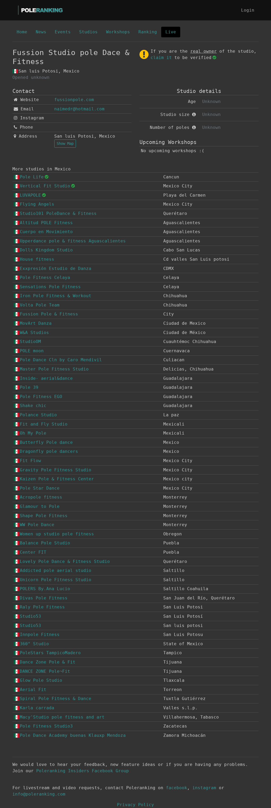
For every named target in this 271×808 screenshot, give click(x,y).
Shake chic (33, 405)
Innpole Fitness (40, 634)
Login (247, 10)
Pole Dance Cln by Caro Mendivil (61, 359)
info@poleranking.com (38, 794)
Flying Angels (37, 204)
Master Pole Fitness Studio (54, 369)
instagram (204, 787)
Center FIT (33, 552)
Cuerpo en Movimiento (46, 231)
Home (22, 31)
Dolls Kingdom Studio (46, 249)
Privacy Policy (135, 804)
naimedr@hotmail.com (79, 108)
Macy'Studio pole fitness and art (62, 717)
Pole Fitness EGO (41, 396)
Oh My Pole (33, 433)
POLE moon (32, 350)
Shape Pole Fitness (43, 515)
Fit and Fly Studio (43, 424)
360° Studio (34, 643)
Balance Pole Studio (45, 542)
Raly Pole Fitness (42, 607)
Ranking (147, 31)
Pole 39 (29, 387)
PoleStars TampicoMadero (50, 652)
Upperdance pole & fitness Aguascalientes (73, 240)
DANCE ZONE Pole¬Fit (45, 671)
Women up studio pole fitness (57, 533)
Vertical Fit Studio (45, 185)
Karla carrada (37, 707)
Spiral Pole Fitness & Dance (55, 698)
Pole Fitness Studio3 (46, 726)
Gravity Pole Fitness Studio (55, 469)
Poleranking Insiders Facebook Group (82, 770)
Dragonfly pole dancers (49, 451)
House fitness (37, 259)
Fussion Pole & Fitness (49, 314)
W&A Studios (34, 332)
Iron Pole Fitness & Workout (55, 295)
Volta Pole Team (40, 305)
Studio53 (30, 616)
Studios (88, 31)
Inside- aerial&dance (46, 378)
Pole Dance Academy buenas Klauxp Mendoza (73, 735)
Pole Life (32, 176)
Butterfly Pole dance (46, 442)
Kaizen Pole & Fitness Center (57, 478)
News (41, 31)
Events (63, 31)
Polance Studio (38, 414)
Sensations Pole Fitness (50, 286)
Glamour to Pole (40, 506)
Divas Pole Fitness (43, 598)
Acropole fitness (41, 497)
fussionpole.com (74, 99)
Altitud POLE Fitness (46, 222)
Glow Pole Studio (41, 680)
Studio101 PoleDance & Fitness (58, 213)
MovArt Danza (36, 323)
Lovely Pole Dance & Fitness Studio (65, 561)
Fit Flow (30, 460)
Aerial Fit (33, 689)
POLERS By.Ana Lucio (45, 588)
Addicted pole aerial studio (55, 570)
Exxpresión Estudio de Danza (55, 268)
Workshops (118, 31)
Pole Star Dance (40, 488)
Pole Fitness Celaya (45, 277)
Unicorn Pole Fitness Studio (55, 579)
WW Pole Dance (37, 524)
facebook (176, 787)
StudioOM (30, 341)
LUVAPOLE (30, 195)
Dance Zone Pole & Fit (47, 662)
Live (170, 31)
